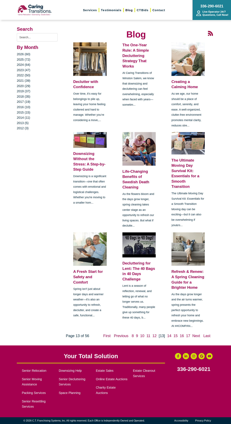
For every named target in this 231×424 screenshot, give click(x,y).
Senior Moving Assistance (32, 381)
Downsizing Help (70, 370)
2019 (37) (23, 91)
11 (148, 336)
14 (169, 336)
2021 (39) (23, 80)
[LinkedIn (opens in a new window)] (186, 356)
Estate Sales (104, 370)
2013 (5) (23, 123)
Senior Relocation (34, 370)
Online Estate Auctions (111, 379)
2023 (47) (23, 70)
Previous (121, 336)
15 (175, 336)
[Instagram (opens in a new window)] (194, 356)
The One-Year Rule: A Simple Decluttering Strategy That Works (135, 55)
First (107, 336)
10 (142, 336)
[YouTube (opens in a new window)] (209, 356)
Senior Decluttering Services (72, 381)
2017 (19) (23, 101)
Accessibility (181, 420)
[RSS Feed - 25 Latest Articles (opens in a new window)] (210, 33)
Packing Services (34, 393)
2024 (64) (23, 64)
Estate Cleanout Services (144, 373)
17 (188, 336)
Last (206, 336)
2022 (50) (23, 75)
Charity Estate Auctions (106, 390)
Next (196, 336)
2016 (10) (23, 107)
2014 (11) (23, 117)
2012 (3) (23, 128)
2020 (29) (23, 86)
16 (182, 336)
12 (154, 336)
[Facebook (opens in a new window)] (178, 356)
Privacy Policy (203, 420)
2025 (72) (23, 59)
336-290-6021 (193, 369)
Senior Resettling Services (34, 404)
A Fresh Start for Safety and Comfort (88, 276)
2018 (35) (23, 96)
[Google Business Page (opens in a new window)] (201, 356)
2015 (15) (23, 112)
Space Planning (69, 393)
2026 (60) (23, 54)
